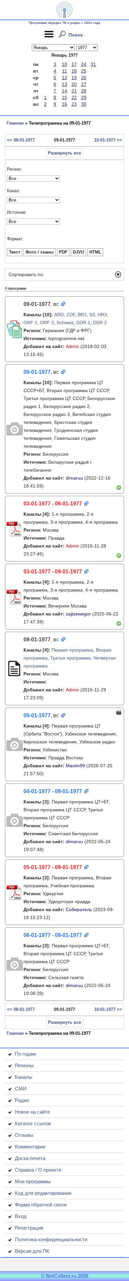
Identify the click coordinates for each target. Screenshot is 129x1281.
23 (74, 104)
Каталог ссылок (33, 1123)
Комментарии (30, 1146)
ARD (59, 314)
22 (74, 97)
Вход (20, 1216)
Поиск (75, 34)
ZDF (70, 314)
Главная (15, 123)
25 (83, 71)
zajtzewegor (78, 613)
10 (64, 64)
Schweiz (65, 322)
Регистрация (29, 1228)
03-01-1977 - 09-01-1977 (52, 503)
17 (74, 64)
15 (64, 97)
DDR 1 (83, 322)
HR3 (102, 314)
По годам (25, 1054)
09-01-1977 (37, 372)
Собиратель (79, 909)
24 (83, 64)
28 (83, 90)
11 (64, 71)
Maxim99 (75, 765)
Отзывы (24, 1135)
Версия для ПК (32, 1251)
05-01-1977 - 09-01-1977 (52, 867)
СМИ (20, 1088)
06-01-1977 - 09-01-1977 (52, 935)
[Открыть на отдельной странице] (62, 304)
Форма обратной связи (40, 1204)
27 (83, 84)
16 (64, 104)
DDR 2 (100, 322)
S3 (92, 314)
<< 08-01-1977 (21, 140)
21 (74, 90)
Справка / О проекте (38, 1170)
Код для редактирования (43, 1193)
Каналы (23, 1077)
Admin (72, 346)
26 (83, 77)
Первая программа (72, 650)
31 (93, 64)
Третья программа (70, 658)
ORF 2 (47, 322)
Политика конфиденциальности (51, 1239)
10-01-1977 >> (108, 140)
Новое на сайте (32, 1112)
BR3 (82, 314)
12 (64, 77)
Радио (22, 1100)
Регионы (24, 1065)
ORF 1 (30, 322)
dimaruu (74, 478)
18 (74, 71)
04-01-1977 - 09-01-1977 (52, 791)
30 (83, 104)
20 (74, 84)
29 (83, 97)
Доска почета (30, 1158)
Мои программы (33, 1181)
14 (64, 90)
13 (64, 84)
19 (74, 77)
